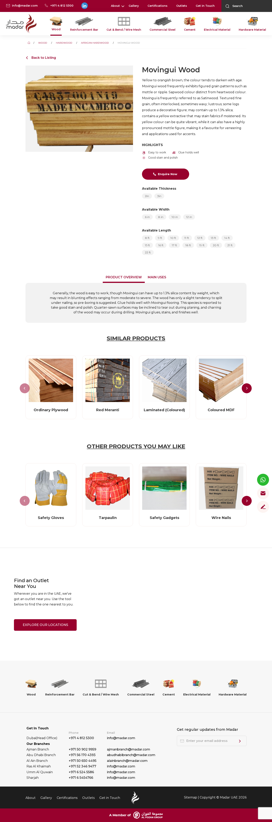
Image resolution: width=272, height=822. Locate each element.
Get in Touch (205, 6)
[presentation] (25, 388)
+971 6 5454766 (81, 778)
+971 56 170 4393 (82, 755)
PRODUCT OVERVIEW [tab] (124, 277)
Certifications (157, 6)
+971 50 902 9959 (82, 749)
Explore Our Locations (45, 625)
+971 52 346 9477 (82, 766)
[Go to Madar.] (29, 42)
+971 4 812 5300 (81, 738)
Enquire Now (167, 174)
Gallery (134, 6)
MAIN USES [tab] (157, 277)
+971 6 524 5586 (81, 772)
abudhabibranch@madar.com (131, 755)
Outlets (181, 6)
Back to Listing (43, 58)
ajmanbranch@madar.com (128, 749)
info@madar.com (121, 738)
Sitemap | (192, 797)
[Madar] (21, 24)
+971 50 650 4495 (82, 761)
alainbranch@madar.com (127, 761)
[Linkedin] (84, 5)
